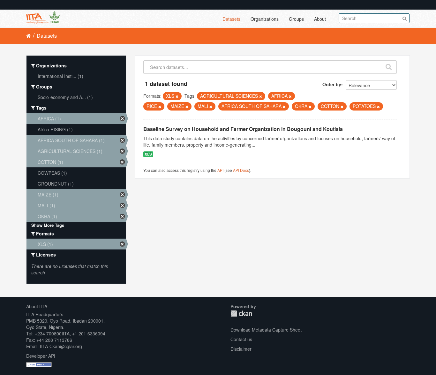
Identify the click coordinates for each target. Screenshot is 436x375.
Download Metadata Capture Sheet (266, 329)
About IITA (36, 306)
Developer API (40, 356)
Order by (331, 84)
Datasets (231, 19)
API (220, 170)
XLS (148, 154)
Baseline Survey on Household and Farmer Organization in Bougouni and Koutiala (243, 129)
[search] (388, 65)
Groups (296, 19)
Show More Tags (47, 225)
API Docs (241, 170)
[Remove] (177, 96)
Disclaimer (241, 349)
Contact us (241, 339)
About (320, 19)
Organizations (265, 19)
